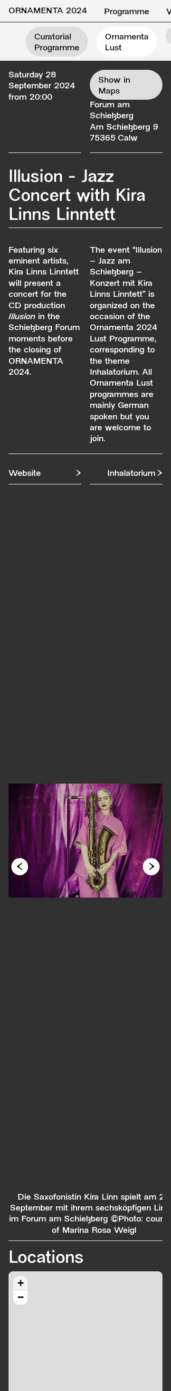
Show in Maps (114, 85)
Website (25, 474)
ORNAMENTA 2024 (48, 11)
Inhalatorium (131, 474)
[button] (19, 866)
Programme (126, 12)
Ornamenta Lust (127, 42)
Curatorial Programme (56, 42)
